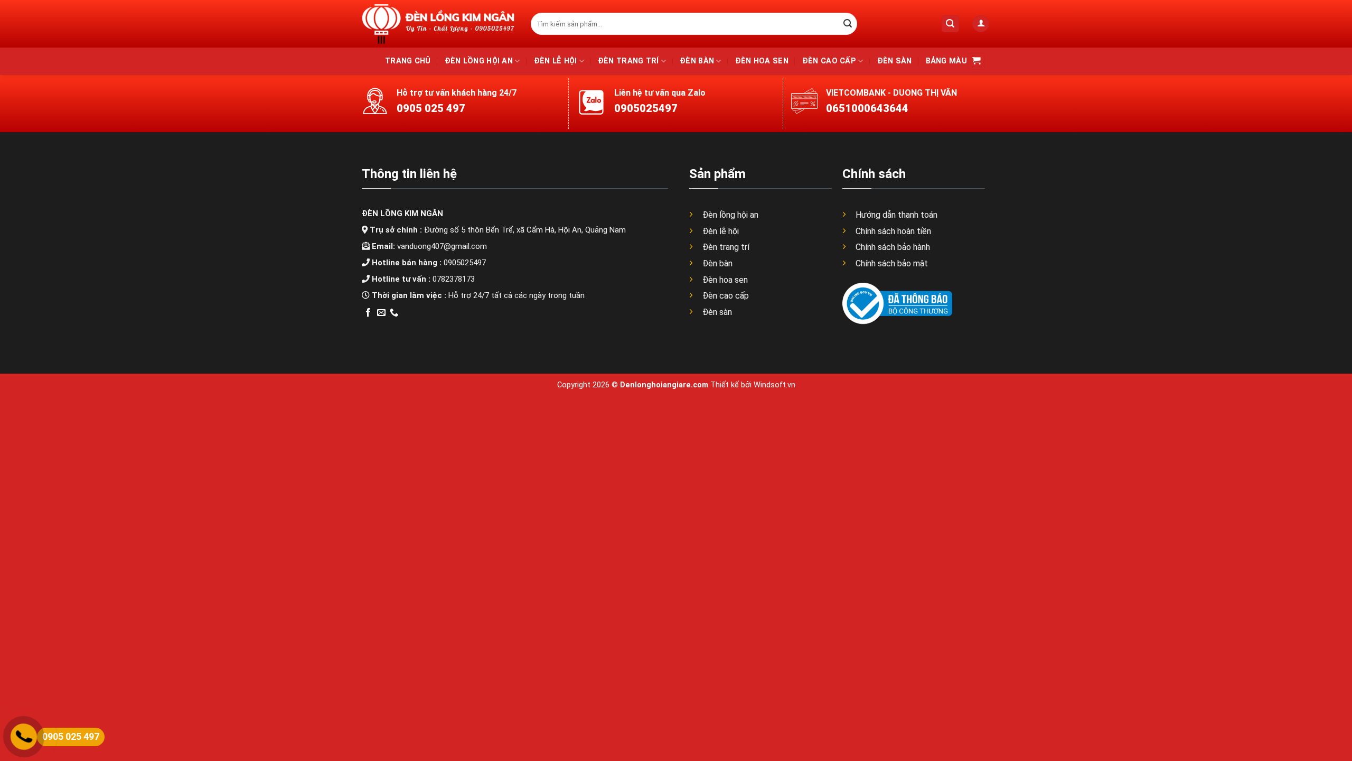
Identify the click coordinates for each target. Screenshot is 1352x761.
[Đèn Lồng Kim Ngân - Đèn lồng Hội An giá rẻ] (438, 23)
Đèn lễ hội (555, 61)
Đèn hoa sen (761, 61)
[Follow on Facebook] (368, 313)
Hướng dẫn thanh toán (896, 215)
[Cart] (976, 61)
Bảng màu (946, 61)
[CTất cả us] (394, 313)
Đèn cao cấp (829, 61)
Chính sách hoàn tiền (893, 231)
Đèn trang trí (628, 61)
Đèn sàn (894, 61)
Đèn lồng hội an (479, 61)
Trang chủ (408, 61)
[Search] (951, 24)
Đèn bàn (697, 61)
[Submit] (848, 24)
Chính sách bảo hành (893, 247)
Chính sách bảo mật (892, 263)
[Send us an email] (381, 313)
